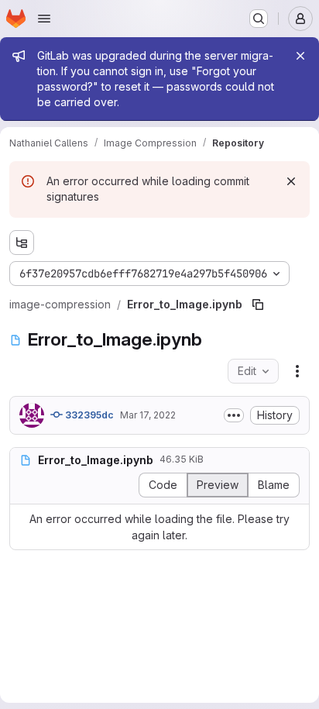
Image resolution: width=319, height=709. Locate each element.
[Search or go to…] (258, 18)
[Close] (300, 55)
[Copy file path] (257, 304)
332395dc (88, 415)
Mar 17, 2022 (148, 415)
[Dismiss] (291, 181)
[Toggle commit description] (234, 415)
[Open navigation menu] (44, 18)
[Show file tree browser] (21, 242)
